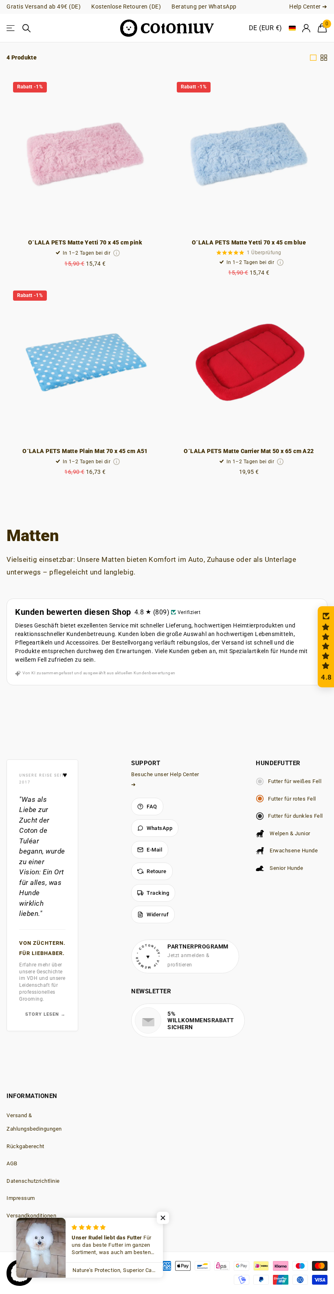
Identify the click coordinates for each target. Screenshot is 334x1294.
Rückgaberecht (25, 1146)
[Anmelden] (306, 28)
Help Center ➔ (308, 6)
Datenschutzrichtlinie (33, 1181)
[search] (26, 28)
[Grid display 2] (324, 58)
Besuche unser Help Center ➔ (165, 779)
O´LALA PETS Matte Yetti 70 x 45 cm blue (249, 242)
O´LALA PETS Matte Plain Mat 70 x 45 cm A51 (85, 451)
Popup (116, 253)
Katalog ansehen (11, 28)
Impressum (21, 1198)
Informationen (32, 1096)
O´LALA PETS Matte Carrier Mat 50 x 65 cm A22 (249, 451)
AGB (12, 1163)
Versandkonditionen (31, 1216)
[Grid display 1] (313, 58)
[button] (326, 646)
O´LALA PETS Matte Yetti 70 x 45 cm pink (85, 242)
